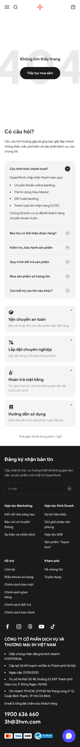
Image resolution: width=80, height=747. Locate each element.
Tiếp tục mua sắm (40, 73)
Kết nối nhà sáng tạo (19, 514)
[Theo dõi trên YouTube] (41, 627)
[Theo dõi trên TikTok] (53, 627)
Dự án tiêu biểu (55, 514)
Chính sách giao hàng (16, 594)
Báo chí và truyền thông (17, 524)
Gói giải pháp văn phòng (57, 524)
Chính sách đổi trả (17, 605)
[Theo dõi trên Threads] (30, 627)
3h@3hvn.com (22, 721)
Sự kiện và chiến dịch (19, 534)
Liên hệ (9, 569)
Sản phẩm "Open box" (56, 544)
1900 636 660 (21, 714)
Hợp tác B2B (53, 534)
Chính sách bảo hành (19, 612)
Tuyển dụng (52, 577)
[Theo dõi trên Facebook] (7, 627)
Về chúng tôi (53, 569)
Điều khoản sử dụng (19, 577)
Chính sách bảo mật (19, 584)
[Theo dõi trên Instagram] (19, 627)
